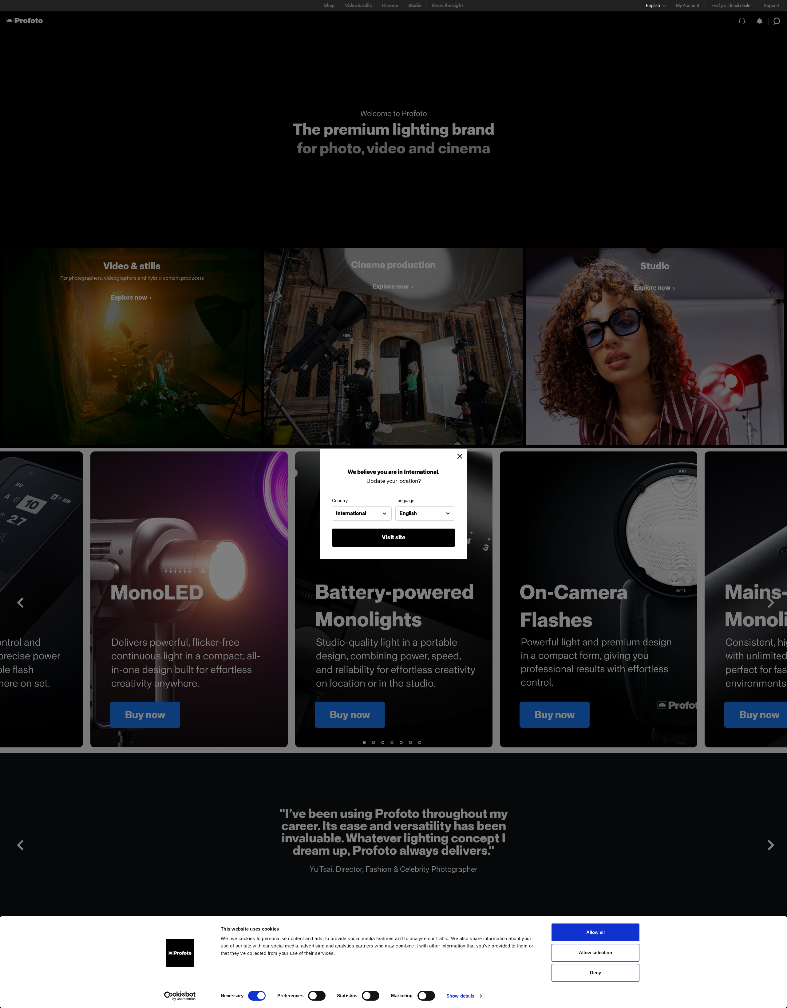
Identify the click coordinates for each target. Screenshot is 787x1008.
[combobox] (362, 513)
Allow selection (595, 952)
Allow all (595, 932)
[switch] (317, 996)
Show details (460, 995)
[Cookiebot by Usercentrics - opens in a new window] (180, 996)
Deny (595, 972)
